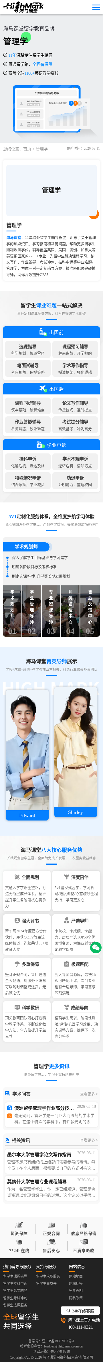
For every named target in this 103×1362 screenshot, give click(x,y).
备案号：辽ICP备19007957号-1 (51, 1341)
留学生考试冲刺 (15, 1298)
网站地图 (76, 1276)
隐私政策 (76, 1298)
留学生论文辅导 (15, 1291)
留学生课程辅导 (15, 1276)
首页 (27, 149)
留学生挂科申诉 (15, 1284)
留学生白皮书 (46, 1284)
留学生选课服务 (15, 1305)
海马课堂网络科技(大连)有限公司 (68, 1357)
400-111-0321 (80, 1327)
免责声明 (76, 1291)
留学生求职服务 (48, 1276)
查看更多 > (89, 1094)
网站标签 (76, 1284)
